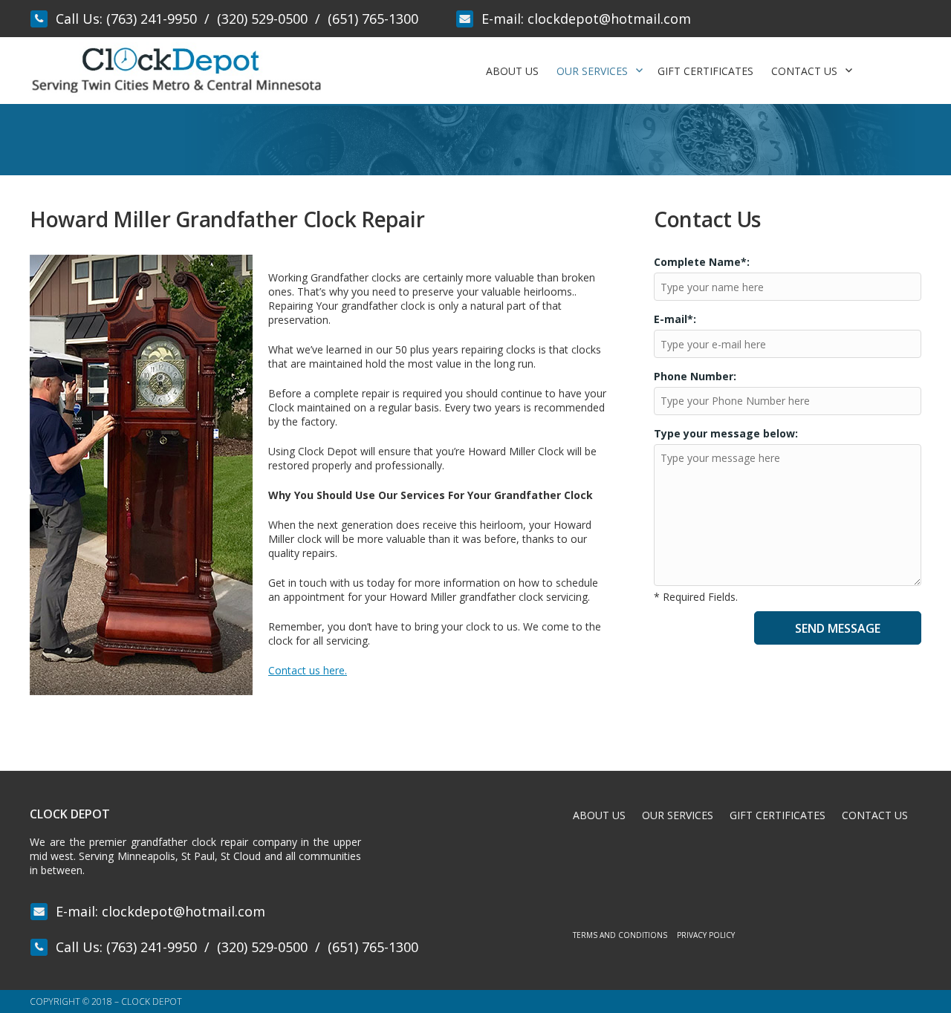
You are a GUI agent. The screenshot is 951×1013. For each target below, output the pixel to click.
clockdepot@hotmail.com (609, 18)
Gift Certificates (705, 71)
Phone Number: (695, 376)
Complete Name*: (702, 262)
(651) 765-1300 (373, 18)
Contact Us (804, 71)
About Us (512, 71)
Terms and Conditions (620, 935)
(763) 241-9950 (151, 18)
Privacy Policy (706, 935)
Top (916, 978)
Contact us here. (307, 670)
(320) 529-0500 (262, 18)
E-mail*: (675, 319)
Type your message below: (726, 433)
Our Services (592, 71)
